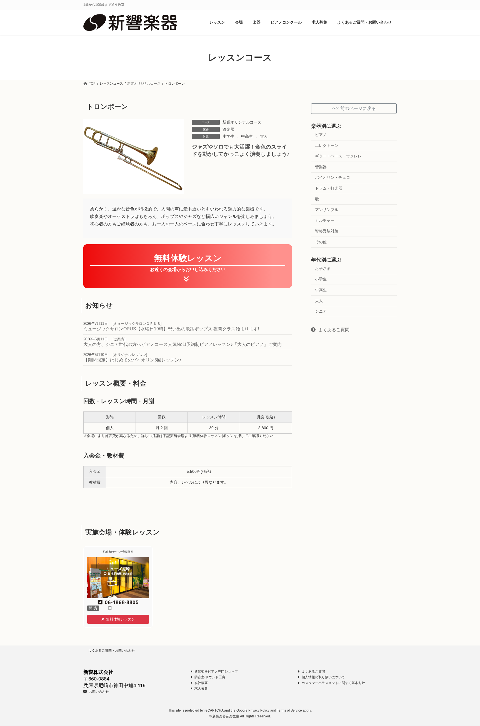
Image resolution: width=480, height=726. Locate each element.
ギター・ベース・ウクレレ (338, 156)
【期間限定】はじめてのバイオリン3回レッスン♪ (132, 360)
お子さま (323, 268)
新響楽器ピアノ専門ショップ (216, 672)
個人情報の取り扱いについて (323, 677)
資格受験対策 (326, 231)
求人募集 (201, 689)
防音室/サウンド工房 (209, 677)
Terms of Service (289, 711)
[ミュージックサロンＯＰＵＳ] (136, 323)
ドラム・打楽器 (328, 188)
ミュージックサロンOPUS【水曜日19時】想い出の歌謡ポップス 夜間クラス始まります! (171, 328)
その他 (321, 242)
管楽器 (228, 129)
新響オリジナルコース (241, 122)
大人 (264, 136)
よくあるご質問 (333, 329)
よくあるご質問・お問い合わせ (111, 650)
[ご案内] (118, 339)
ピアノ (321, 134)
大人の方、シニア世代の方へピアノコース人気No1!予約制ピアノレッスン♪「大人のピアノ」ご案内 (182, 344)
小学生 (228, 136)
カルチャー (324, 220)
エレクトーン (326, 145)
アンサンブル (326, 210)
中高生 (247, 136)
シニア (321, 311)
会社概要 (201, 683)
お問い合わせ (98, 692)
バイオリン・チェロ (332, 177)
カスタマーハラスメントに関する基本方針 (333, 683)
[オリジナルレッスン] (129, 355)
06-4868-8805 (122, 602)
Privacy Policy (258, 711)
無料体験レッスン (120, 619)
